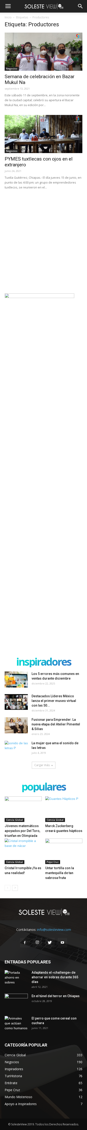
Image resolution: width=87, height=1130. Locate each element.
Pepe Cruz (53, 862)
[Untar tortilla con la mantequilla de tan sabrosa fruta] (63, 851)
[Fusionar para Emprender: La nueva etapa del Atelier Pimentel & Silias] (16, 725)
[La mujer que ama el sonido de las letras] (16, 749)
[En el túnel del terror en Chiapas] (16, 1002)
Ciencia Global (14, 820)
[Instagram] (37, 942)
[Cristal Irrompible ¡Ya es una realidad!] (23, 851)
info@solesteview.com (54, 929)
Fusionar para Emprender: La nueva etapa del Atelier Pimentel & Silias (56, 724)
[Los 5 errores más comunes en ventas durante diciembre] (16, 679)
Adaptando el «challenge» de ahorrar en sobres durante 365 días (55, 977)
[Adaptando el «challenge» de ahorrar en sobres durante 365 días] (16, 978)
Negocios (11, 68)
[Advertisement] (43, 241)
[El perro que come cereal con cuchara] (16, 1024)
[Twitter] (50, 942)
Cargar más (42, 765)
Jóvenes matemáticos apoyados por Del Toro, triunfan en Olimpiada (22, 831)
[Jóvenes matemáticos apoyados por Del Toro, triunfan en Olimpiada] (23, 809)
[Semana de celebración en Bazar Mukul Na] (43, 52)
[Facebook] (24, 942)
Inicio (8, 17)
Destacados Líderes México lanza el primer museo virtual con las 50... (54, 700)
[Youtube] (62, 942)
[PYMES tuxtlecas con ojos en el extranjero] (43, 134)
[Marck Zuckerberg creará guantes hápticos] (63, 809)
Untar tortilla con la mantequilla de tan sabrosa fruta (59, 873)
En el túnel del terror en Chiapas (56, 996)
